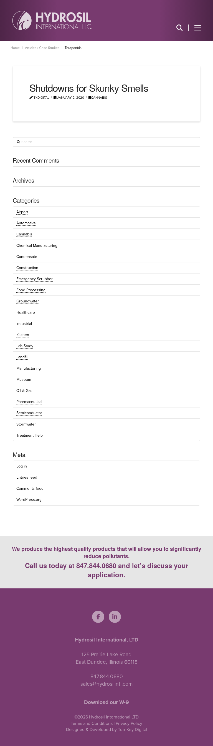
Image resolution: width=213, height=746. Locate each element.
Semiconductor (29, 413)
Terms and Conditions (92, 723)
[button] (179, 27)
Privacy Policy (129, 723)
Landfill (22, 357)
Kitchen (22, 334)
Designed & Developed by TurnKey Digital (106, 729)
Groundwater (27, 301)
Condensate (26, 256)
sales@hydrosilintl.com (106, 684)
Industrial (24, 323)
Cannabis (99, 98)
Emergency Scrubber (34, 279)
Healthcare (25, 312)
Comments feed (30, 488)
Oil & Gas (24, 390)
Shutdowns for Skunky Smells (88, 88)
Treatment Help (29, 435)
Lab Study (24, 346)
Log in (21, 466)
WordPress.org (29, 499)
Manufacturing (28, 368)
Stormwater (26, 424)
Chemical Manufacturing (36, 245)
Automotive (26, 223)
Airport (22, 212)
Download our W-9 (106, 702)
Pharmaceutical (29, 401)
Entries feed (26, 477)
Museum (23, 379)
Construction (27, 267)
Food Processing (30, 290)
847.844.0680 (96, 565)
